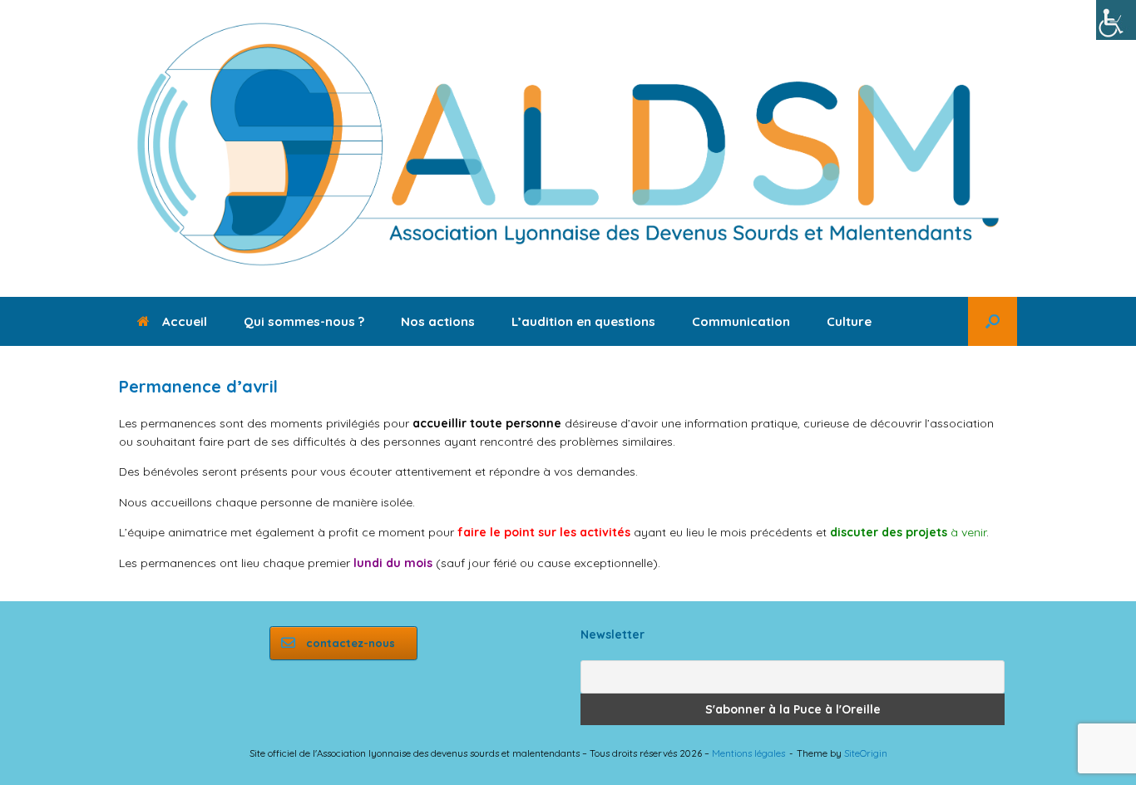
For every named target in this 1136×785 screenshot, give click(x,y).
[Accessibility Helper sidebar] (1116, 20)
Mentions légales (748, 753)
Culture (849, 321)
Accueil (184, 321)
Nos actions (438, 321)
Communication (741, 321)
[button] (992, 321)
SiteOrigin (865, 753)
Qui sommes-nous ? (304, 321)
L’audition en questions (583, 321)
